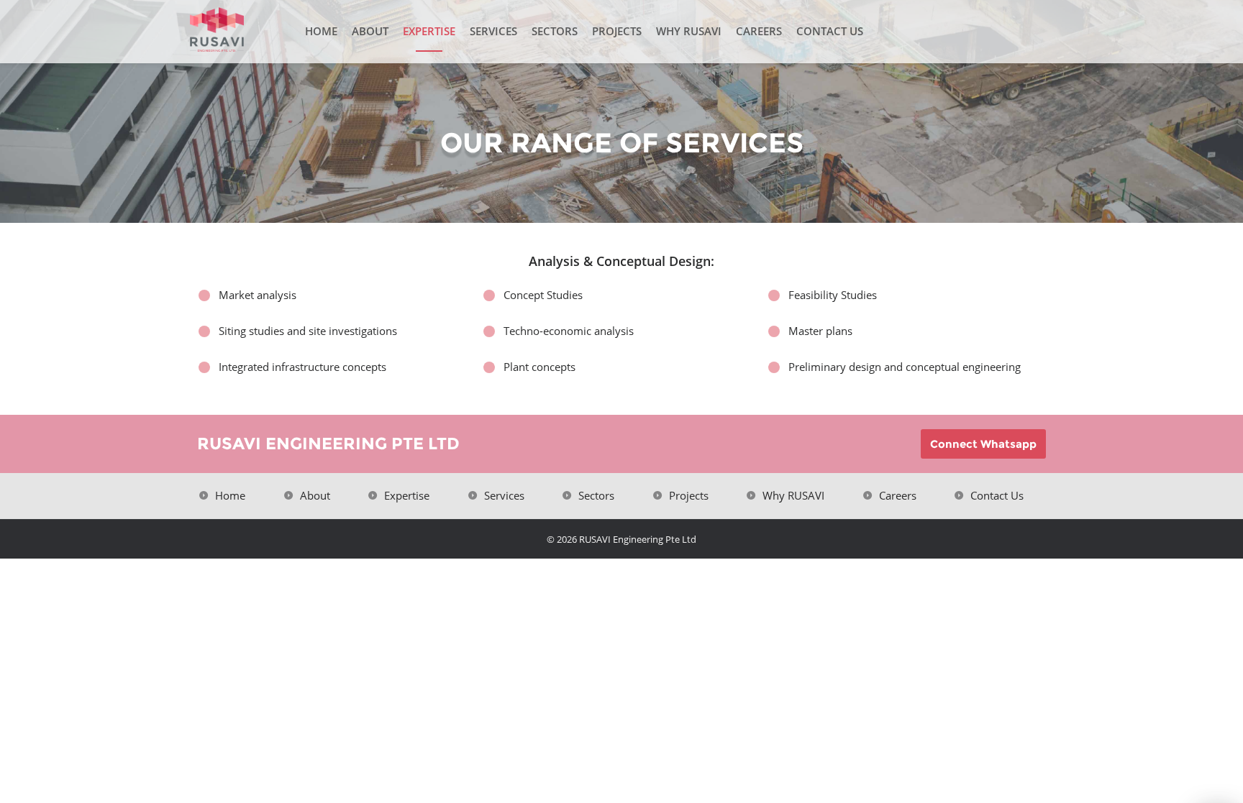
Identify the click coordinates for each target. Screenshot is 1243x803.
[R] (244, 30)
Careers (759, 31)
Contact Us (829, 31)
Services (493, 31)
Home (321, 31)
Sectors (555, 31)
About (370, 31)
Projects (617, 31)
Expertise (429, 31)
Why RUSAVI (688, 31)
